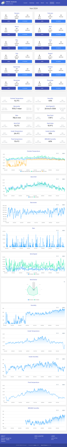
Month (42, 3)
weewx (35, 445)
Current (25, 3)
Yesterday (31, 3)
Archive (52, 3)
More (9, 21)
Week (37, 3)
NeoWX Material (44, 445)
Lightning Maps (54, 438)
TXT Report (24, 21)
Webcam (58, 3)
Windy (52, 439)
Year (47, 3)
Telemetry (3, 441)
